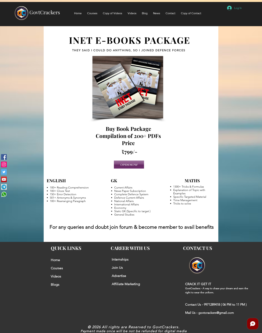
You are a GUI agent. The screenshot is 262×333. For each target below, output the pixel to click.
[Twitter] (4, 172)
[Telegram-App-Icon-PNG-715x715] (4, 187)
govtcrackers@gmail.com (216, 313)
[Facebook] (4, 157)
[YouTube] (4, 179)
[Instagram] (4, 164)
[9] (4, 194)
